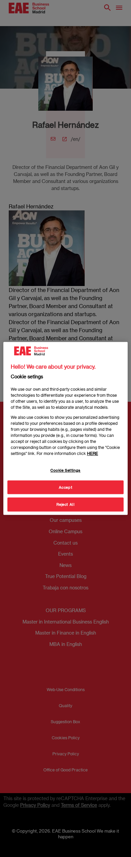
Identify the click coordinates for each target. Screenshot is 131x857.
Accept (65, 487)
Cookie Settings (65, 470)
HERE (92, 453)
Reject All (65, 504)
